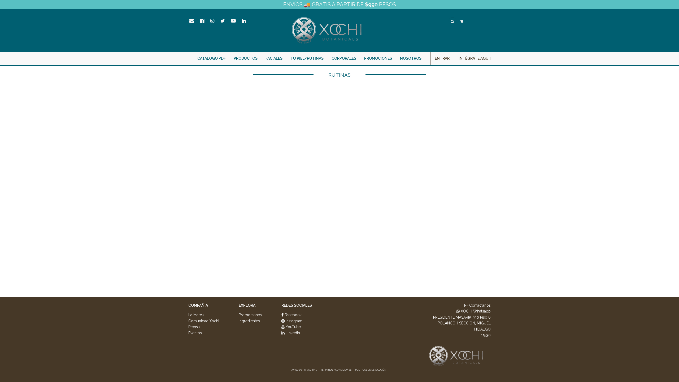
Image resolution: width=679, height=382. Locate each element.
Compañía (198, 305)
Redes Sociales (296, 305)
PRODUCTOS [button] (246, 58)
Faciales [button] (273, 58)
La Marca (196, 315)
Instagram (293, 321)
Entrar (442, 58)
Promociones (378, 58)
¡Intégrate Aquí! (474, 58)
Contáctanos (479, 305)
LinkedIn (292, 333)
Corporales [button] (344, 58)
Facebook (293, 315)
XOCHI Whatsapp (475, 311)
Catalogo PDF (211, 58)
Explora (247, 305)
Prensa (194, 327)
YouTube (293, 327)
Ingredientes (249, 321)
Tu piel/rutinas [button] (307, 58)
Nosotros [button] (410, 58)
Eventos (195, 333)
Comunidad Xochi (203, 321)
